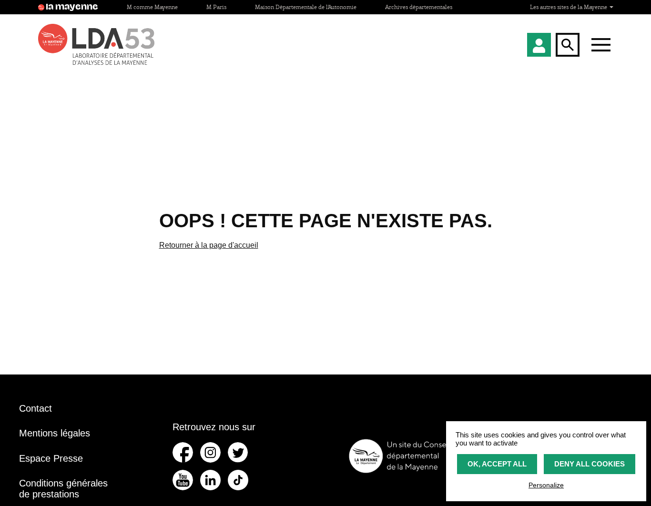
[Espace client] (539, 45)
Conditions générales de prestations (63, 488)
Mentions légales (54, 433)
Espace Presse (51, 458)
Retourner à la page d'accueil (208, 245)
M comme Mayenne (152, 7)
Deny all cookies (589, 464)
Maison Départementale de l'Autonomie (305, 7)
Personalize (546, 485)
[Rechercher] (568, 45)
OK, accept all (497, 464)
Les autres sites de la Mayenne (569, 7)
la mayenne (72, 7)
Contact (35, 408)
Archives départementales (418, 7)
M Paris (216, 7)
